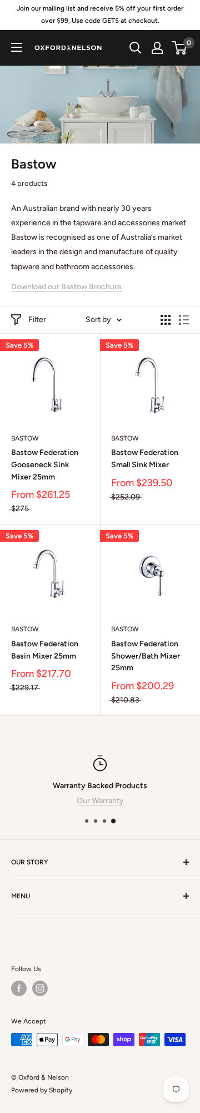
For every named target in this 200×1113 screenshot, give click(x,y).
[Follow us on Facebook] (19, 988)
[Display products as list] (184, 320)
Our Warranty (100, 800)
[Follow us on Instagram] (40, 988)
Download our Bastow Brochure (66, 286)
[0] (180, 48)
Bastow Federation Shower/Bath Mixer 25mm (145, 655)
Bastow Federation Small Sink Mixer (144, 458)
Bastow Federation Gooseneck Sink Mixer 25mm (44, 464)
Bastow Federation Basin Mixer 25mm (44, 650)
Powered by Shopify (41, 1090)
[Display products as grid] (166, 320)
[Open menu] (16, 47)
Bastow (25, 438)
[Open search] (135, 48)
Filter (37, 319)
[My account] (157, 48)
